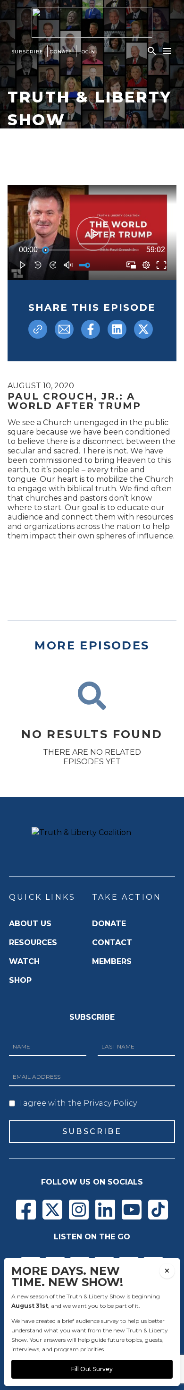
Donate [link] (61, 52)
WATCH (24, 961)
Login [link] (86, 52)
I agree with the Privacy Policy (78, 1103)
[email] (64, 329)
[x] (143, 329)
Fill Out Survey (92, 1369)
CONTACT (112, 942)
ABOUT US (30, 923)
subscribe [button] (92, 1131)
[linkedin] (117, 329)
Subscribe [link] (27, 52)
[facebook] (90, 329)
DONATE (109, 923)
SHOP (20, 980)
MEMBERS (112, 961)
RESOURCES (33, 942)
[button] (152, 51)
